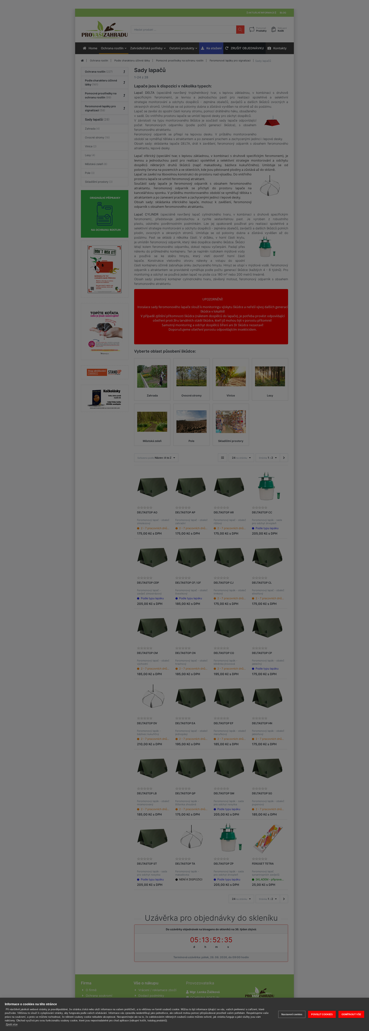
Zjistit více (11, 1024)
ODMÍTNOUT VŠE (351, 1014)
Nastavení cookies (291, 1014)
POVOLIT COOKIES (322, 1014)
